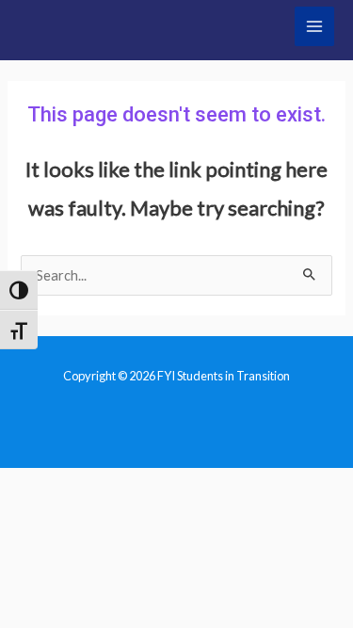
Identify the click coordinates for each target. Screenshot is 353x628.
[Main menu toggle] (314, 26)
